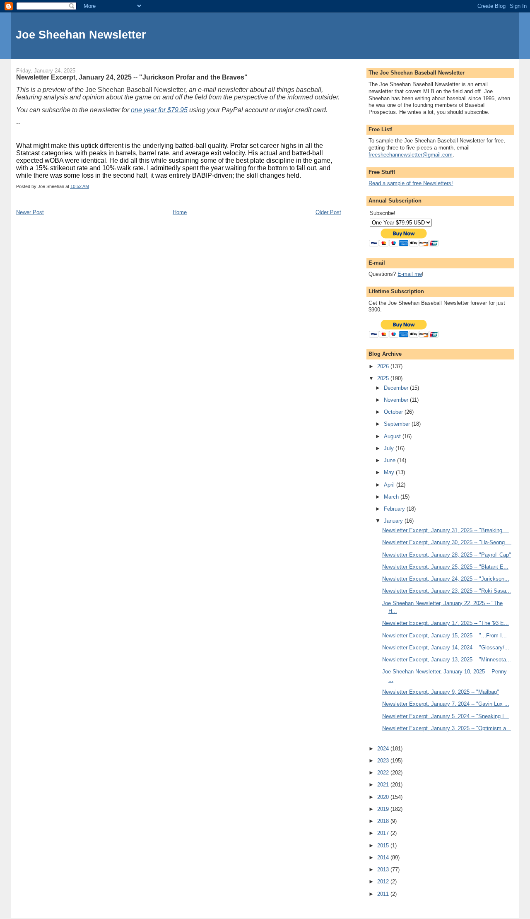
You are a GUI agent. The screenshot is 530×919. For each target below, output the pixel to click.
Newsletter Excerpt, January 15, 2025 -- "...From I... (444, 635)
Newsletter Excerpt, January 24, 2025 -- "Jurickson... (445, 579)
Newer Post (30, 212)
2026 (383, 366)
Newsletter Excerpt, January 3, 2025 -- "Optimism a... (446, 728)
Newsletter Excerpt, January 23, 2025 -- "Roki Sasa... (446, 591)
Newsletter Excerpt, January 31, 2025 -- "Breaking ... (445, 530)
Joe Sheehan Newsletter (81, 34)
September (398, 424)
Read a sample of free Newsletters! (411, 183)
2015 (383, 845)
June (390, 460)
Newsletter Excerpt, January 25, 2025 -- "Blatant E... (445, 567)
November (397, 400)
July (389, 448)
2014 (383, 857)
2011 (383, 894)
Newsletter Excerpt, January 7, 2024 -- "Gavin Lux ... (445, 704)
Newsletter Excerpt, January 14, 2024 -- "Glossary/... (445, 647)
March (392, 497)
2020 (383, 797)
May (390, 472)
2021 (383, 785)
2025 (383, 378)
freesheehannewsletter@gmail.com (411, 155)
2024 (383, 748)
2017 (383, 833)
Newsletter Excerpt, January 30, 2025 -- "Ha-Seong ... (446, 542)
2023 (383, 760)
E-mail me (410, 274)
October (394, 412)
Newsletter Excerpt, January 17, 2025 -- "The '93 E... (445, 623)
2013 (383, 869)
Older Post (328, 212)
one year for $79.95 (159, 109)
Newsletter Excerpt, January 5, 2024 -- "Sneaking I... (445, 716)
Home (180, 212)
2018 (383, 821)
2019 (383, 809)
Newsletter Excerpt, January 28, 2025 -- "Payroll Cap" (446, 555)
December (397, 388)
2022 (383, 772)
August (393, 436)
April (390, 485)
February (395, 509)
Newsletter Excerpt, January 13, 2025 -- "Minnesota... (446, 659)
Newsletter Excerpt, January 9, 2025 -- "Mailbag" (440, 692)
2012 (383, 881)
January (394, 521)
